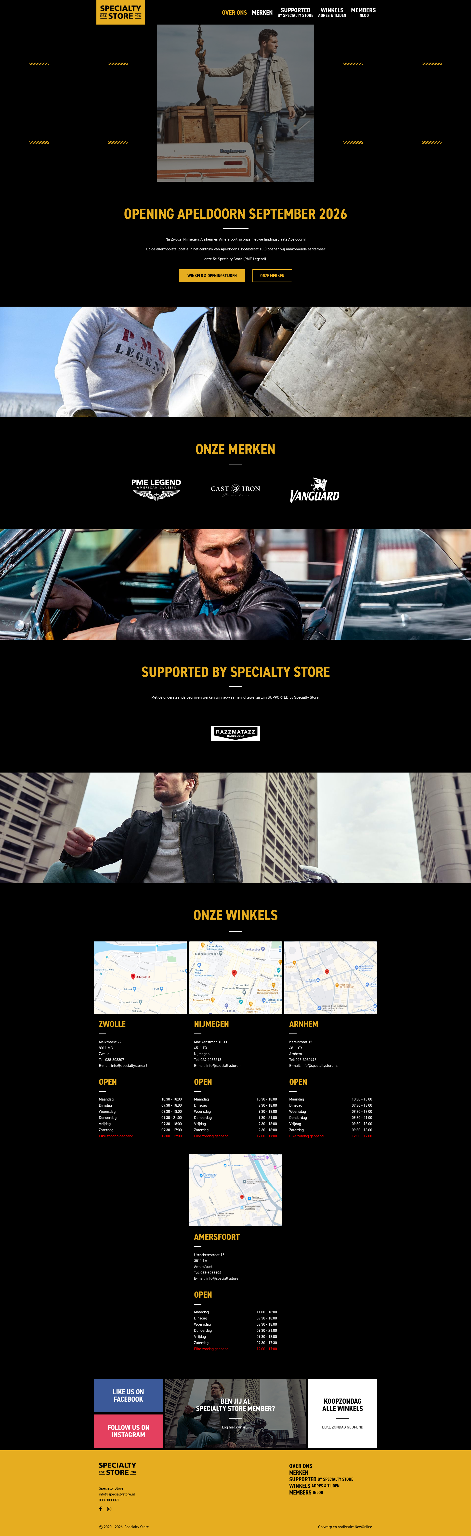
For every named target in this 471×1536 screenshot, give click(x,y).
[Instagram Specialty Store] (109, 1509)
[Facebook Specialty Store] (100, 1509)
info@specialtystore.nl (129, 1065)
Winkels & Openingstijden (212, 276)
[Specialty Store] (120, 12)
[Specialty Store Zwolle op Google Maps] (140, 976)
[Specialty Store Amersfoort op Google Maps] (235, 1189)
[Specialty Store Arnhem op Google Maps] (330, 976)
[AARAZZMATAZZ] (235, 733)
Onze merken (272, 276)
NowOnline (363, 1526)
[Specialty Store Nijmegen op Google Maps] (235, 976)
